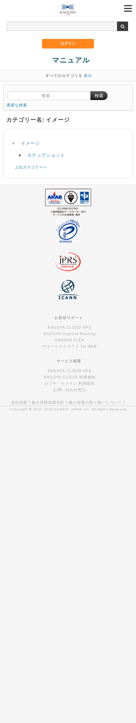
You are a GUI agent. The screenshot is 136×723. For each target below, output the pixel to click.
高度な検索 (17, 105)
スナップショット (46, 155)
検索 (99, 95)
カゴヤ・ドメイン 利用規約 (69, 383)
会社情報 (19, 402)
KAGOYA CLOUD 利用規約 (70, 377)
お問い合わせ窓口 (69, 389)
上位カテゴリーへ (31, 167)
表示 (88, 75)
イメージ (30, 143)
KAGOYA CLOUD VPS (69, 327)
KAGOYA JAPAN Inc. (72, 409)
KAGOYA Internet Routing (70, 333)
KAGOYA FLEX (69, 340)
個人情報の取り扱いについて (95, 402)
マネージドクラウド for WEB (69, 346)
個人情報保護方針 (48, 402)
